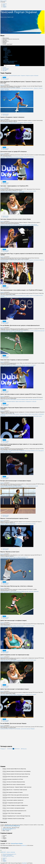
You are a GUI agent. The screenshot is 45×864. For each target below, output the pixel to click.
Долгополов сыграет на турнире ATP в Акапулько (10, 123)
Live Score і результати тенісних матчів (11, 39)
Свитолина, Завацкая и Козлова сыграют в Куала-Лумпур (12, 192)
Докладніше (21, 88)
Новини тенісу (6, 50)
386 (10, 748)
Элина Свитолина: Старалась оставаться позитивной (11, 331)
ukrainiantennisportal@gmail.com (9, 862)
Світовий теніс (8, 52)
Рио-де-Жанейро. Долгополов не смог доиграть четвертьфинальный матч (16, 297)
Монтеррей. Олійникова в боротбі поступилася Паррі (13, 818)
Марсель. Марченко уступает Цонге (7, 524)
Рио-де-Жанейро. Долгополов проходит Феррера (11, 695)
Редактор (2, 85)
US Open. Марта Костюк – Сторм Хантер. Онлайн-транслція (15, 789)
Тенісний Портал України (18, 12)
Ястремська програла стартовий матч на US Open (13, 779)
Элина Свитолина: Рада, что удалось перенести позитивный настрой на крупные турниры (19, 225)
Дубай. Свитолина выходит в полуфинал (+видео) (11, 592)
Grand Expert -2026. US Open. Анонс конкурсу (12, 813)
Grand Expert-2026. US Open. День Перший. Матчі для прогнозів (16, 797)
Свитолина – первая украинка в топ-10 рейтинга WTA (11, 157)
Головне (4, 77)
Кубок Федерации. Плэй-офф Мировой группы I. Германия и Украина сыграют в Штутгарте (19, 75)
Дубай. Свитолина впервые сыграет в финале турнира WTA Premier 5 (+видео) (17, 366)
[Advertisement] (22, 26)
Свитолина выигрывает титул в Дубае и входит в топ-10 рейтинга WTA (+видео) (17, 262)
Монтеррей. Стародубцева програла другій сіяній (13, 802)
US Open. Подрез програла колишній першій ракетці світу (14, 810)
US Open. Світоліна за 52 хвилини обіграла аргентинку (14, 781)
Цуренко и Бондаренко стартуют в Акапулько (9, 90)
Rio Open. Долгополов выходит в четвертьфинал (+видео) (12, 452)
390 (17, 748)
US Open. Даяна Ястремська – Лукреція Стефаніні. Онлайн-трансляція (17, 787)
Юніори (6, 54)
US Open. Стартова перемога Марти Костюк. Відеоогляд (14, 768)
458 (21, 748)
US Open (4, 43)
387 (11, 748)
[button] (3, 46)
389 (15, 748)
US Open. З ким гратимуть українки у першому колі (13, 800)
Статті (6, 58)
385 (8, 748)
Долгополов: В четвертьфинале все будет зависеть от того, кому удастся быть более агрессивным (21, 416)
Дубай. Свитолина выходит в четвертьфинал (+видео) (11, 661)
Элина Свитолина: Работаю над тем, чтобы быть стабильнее (13, 558)
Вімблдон (5, 42)
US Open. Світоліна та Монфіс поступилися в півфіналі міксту (15, 805)
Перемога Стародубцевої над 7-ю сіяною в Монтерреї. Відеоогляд (16, 815)
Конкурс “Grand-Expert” (7, 44)
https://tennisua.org (7, 863)
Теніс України (8, 51)
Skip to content (3, 1)
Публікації (5, 57)
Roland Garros (6, 41)
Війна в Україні (6, 38)
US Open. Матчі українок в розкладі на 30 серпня (12, 792)
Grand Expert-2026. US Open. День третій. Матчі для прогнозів (15, 776)
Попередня (2, 748)
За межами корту (8, 55)
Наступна (25, 748)
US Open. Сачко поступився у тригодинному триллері (14, 808)
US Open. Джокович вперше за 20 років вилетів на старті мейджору (17, 771)
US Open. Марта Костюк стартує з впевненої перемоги (14, 784)
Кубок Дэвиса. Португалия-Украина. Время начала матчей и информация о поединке (18, 401)
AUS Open (5, 40)
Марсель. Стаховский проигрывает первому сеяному (11, 487)
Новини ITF (7, 53)
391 (19, 748)
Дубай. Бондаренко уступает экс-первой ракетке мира (11, 626)
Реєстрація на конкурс (9, 63)
